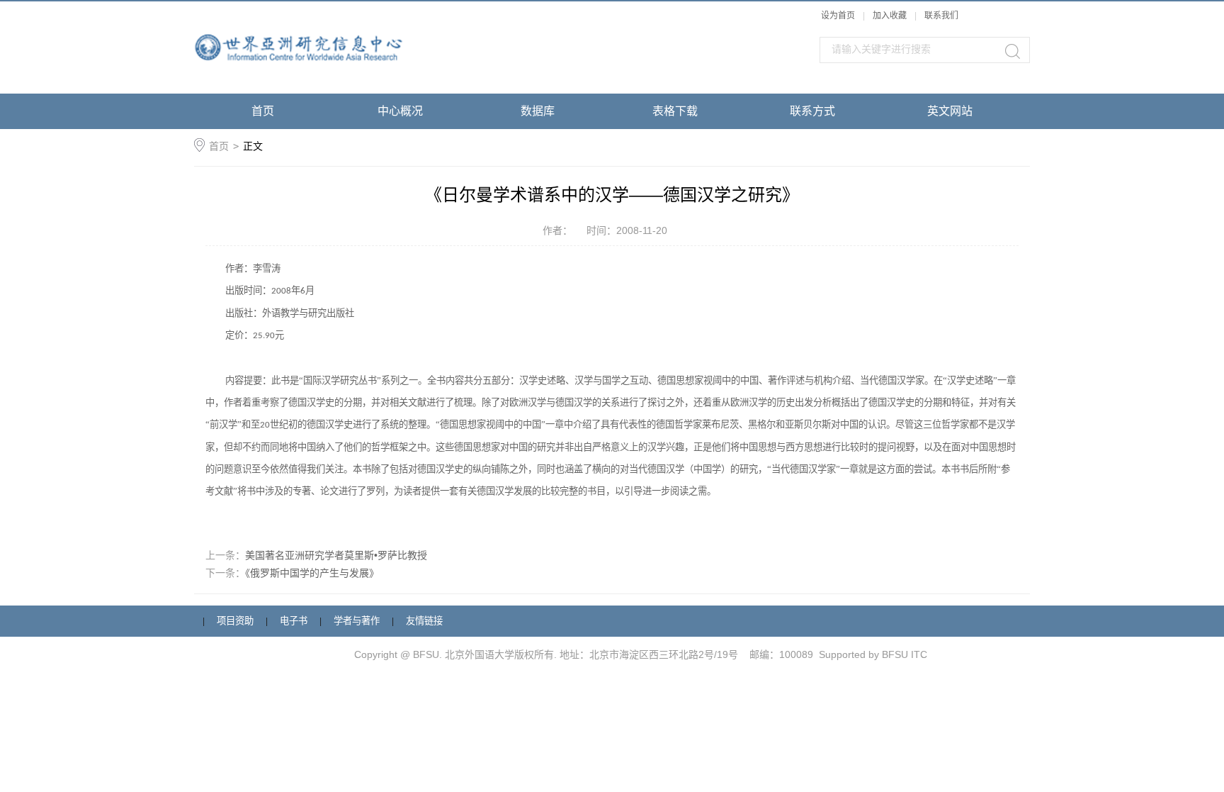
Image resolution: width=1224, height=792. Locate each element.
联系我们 (941, 16)
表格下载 (675, 111)
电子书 (293, 620)
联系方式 (812, 111)
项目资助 (235, 620)
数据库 (538, 111)
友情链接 (424, 620)
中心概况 (400, 111)
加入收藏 (890, 16)
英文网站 (950, 111)
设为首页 (838, 16)
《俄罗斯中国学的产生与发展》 (312, 573)
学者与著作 (357, 620)
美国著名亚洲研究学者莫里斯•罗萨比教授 (336, 555)
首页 (262, 111)
